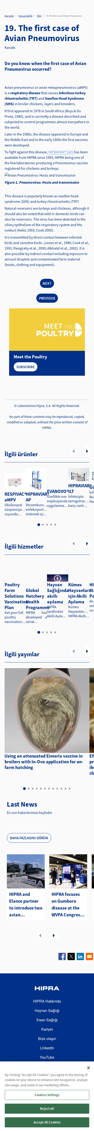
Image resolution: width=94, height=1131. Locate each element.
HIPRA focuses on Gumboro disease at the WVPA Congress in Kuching (67, 904)
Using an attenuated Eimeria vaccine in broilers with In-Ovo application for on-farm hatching (44, 761)
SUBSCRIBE (25, 367)
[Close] (89, 1068)
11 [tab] (65, 789)
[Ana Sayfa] (47, 989)
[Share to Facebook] (62, 956)
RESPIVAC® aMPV (15, 497)
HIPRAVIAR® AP (37, 497)
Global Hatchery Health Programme (38, 598)
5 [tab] (55, 525)
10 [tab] (61, 789)
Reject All (47, 1108)
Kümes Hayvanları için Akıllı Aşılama (79, 593)
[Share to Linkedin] (80, 956)
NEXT (47, 283)
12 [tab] (69, 789)
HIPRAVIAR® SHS (60, 152)
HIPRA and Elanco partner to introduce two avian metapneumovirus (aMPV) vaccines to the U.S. (25, 904)
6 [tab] (45, 789)
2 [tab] (43, 525)
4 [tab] (51, 525)
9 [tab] (57, 789)
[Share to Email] (89, 956)
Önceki (73, 451)
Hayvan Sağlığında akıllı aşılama (58, 593)
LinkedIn (47, 1047)
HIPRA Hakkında (47, 1001)
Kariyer (47, 1029)
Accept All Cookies (47, 1122)
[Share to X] (71, 956)
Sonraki (87, 451)
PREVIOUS (47, 298)
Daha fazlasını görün (29, 838)
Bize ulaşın (47, 1038)
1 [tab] (38, 524)
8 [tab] (53, 789)
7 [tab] (49, 789)
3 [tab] (47, 525)
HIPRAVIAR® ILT (80, 488)
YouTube (47, 1057)
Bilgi (39, 15)
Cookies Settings (47, 1095)
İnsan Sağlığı (47, 1019)
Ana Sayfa (9, 15)
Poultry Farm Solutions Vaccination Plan (16, 596)
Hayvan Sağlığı (25, 15)
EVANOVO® (57, 491)
